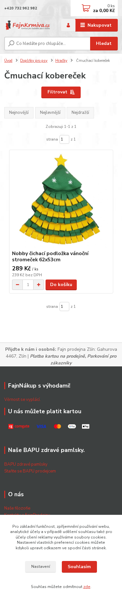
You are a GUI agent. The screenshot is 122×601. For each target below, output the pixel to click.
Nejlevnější (50, 113)
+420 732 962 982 (20, 8)
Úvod (8, 60)
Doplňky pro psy (33, 60)
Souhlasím (79, 567)
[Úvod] (27, 25)
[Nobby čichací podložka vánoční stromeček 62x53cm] (61, 200)
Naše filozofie (17, 508)
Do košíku (61, 284)
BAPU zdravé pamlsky (25, 464)
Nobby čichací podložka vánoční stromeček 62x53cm (50, 256)
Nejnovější (19, 113)
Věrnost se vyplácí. (22, 400)
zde (86, 586)
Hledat (104, 43)
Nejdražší (80, 113)
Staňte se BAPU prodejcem (30, 471)
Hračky (61, 60)
